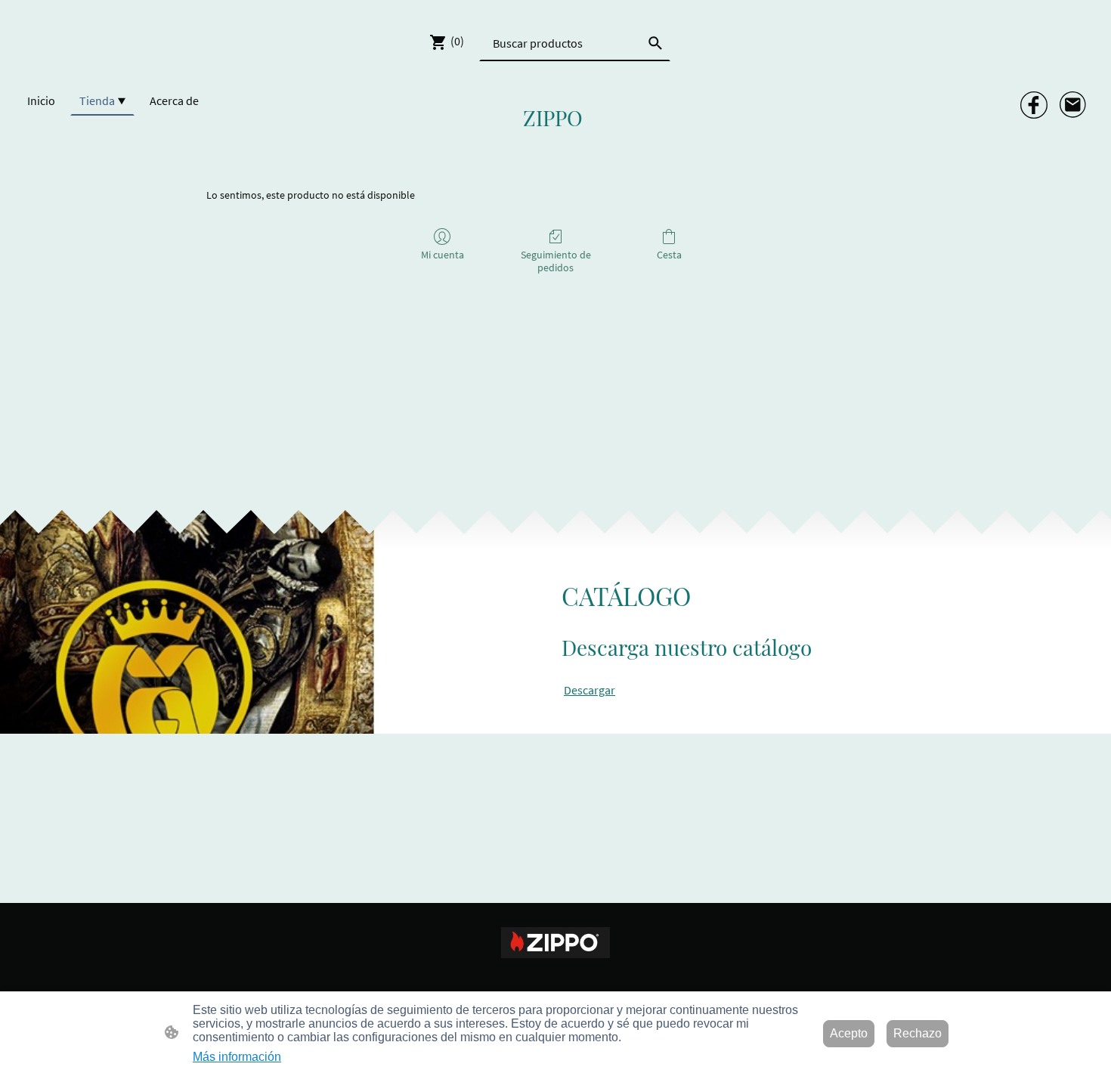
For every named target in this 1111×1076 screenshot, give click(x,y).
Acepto (849, 1033)
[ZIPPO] (555, 145)
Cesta (669, 254)
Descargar (589, 689)
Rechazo (917, 1033)
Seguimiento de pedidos (556, 261)
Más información (237, 1056)
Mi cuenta (442, 254)
